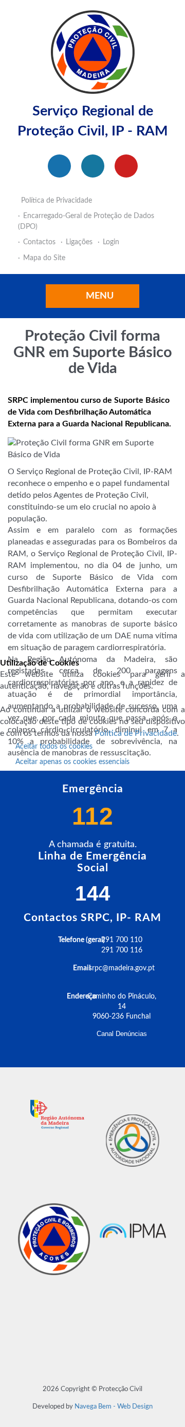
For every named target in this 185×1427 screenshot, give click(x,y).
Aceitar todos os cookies (53, 746)
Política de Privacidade (136, 733)
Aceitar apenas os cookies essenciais (72, 762)
